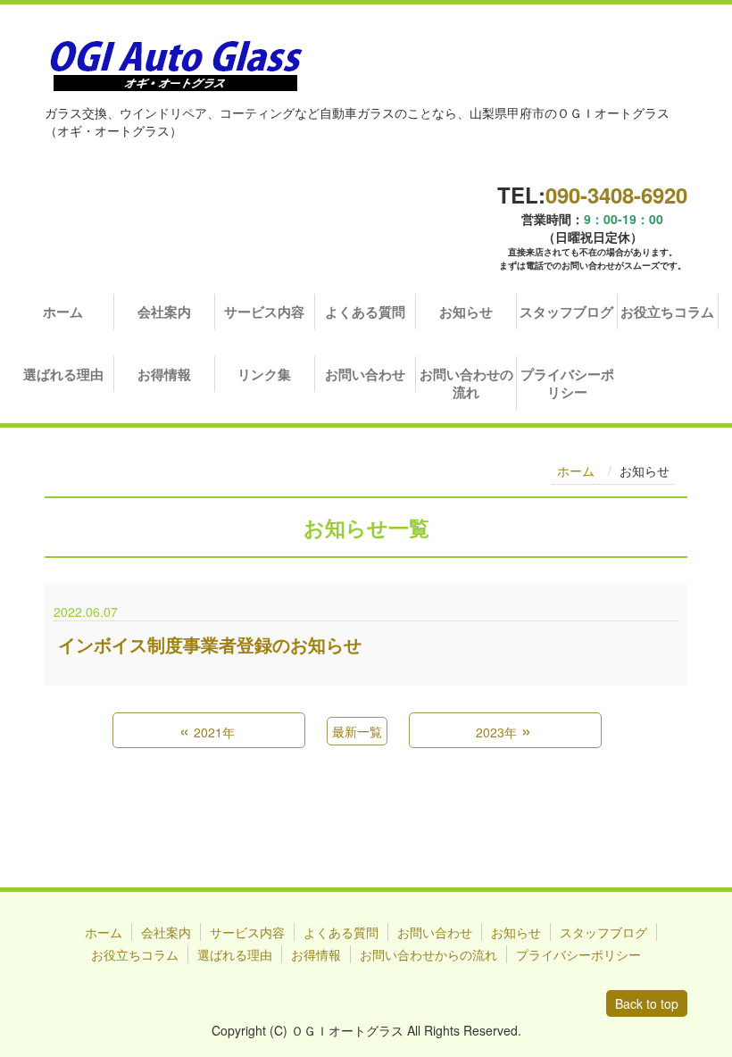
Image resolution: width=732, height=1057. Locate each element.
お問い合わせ (365, 374)
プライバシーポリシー (567, 383)
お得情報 (164, 374)
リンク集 (264, 374)
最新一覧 (357, 731)
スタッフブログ (566, 311)
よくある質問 (365, 311)
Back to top (646, 1003)
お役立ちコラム (667, 311)
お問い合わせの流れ (466, 383)
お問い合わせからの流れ (428, 954)
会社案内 (164, 311)
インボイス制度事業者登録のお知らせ (210, 644)
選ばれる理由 (63, 374)
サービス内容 (264, 311)
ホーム (63, 311)
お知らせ (466, 311)
